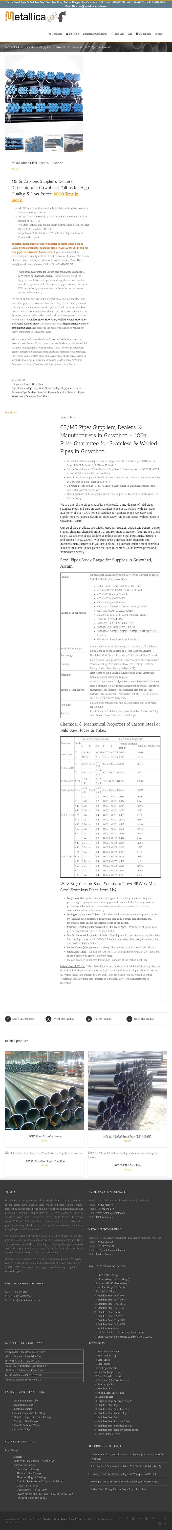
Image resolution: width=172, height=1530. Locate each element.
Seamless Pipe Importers (30, 388)
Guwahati (37, 384)
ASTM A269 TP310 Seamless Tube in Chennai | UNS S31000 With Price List (127, 1456)
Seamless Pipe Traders (24, 392)
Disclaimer (47, 1519)
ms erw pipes (78, 516)
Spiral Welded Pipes (27, 323)
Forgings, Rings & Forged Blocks (115, 1400)
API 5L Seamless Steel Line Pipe (44, 1161)
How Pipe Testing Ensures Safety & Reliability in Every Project (125, 1481)
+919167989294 (22, 1296)
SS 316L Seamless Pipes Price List (23, 1374)
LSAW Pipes (80, 319)
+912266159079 (105, 1241)
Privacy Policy (60, 1519)
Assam (27, 384)
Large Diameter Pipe (109, 1433)
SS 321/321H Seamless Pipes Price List (26, 1365)
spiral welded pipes (144, 516)
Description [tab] (11, 412)
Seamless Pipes (35, 319)
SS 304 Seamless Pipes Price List (23, 1356)
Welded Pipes (64, 319)
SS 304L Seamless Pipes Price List (23, 1361)
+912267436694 (104, 1204)
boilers (146, 527)
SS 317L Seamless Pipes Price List (23, 1379)
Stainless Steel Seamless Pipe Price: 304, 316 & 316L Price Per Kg (126, 1466)
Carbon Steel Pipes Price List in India (25, 1351)
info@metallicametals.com (26, 1300)
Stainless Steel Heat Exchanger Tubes (118, 1429)
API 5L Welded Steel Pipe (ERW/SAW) (127, 1136)
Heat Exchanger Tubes (110, 1372)
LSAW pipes (117, 516)
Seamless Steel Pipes (37, 396)
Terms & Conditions (77, 1519)
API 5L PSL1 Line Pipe (127, 1165)
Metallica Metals (104, 1216)
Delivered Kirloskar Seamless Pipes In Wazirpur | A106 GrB (123, 1474)
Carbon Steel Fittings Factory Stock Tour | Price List (118, 1489)
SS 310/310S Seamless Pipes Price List (26, 1370)
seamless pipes (124, 512)
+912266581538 (21, 1292)
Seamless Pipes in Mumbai (51, 392)
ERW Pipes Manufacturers (44, 1136)
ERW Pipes (50, 319)
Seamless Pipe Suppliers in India (63, 388)
